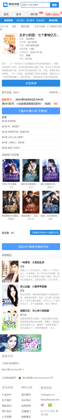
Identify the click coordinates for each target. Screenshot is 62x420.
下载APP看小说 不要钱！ (33, 111)
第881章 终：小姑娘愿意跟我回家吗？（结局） (27, 103)
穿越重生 (26, 416)
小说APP (6, 394)
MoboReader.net (50, 399)
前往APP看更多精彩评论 (33, 246)
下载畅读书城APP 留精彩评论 (45, 232)
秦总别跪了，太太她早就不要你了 (36, 216)
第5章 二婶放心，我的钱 (13, 142)
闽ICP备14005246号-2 (13, 369)
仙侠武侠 (40, 20)
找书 (18, 14)
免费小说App (53, 14)
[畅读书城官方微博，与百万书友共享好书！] (42, 405)
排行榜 (34, 14)
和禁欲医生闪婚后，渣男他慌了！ (17, 216)
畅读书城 (11, 5)
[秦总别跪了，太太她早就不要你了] (31, 202)
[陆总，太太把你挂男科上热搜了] (50, 202)
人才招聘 (7, 416)
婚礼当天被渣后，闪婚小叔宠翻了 (36, 184)
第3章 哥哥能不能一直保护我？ (16, 132)
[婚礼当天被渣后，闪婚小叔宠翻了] (31, 170)
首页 (6, 14)
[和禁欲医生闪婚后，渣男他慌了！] (11, 202)
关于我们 (7, 400)
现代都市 (30, 20)
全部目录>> (54, 92)
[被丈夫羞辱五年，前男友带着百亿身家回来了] (50, 170)
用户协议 (7, 411)
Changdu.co (47, 394)
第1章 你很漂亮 (9, 121)
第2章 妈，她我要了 (11, 126)
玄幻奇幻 (20, 20)
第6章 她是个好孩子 (11, 148)
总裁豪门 (26, 411)
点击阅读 (31, 83)
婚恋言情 (25, 26)
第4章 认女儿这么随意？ (13, 137)
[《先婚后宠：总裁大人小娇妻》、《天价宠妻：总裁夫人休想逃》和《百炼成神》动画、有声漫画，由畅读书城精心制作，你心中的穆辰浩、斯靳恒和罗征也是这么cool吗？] (50, 405)
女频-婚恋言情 (32, 45)
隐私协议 (7, 405)
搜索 (54, 5)
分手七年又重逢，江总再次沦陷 (16, 184)
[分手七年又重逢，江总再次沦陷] (11, 170)
